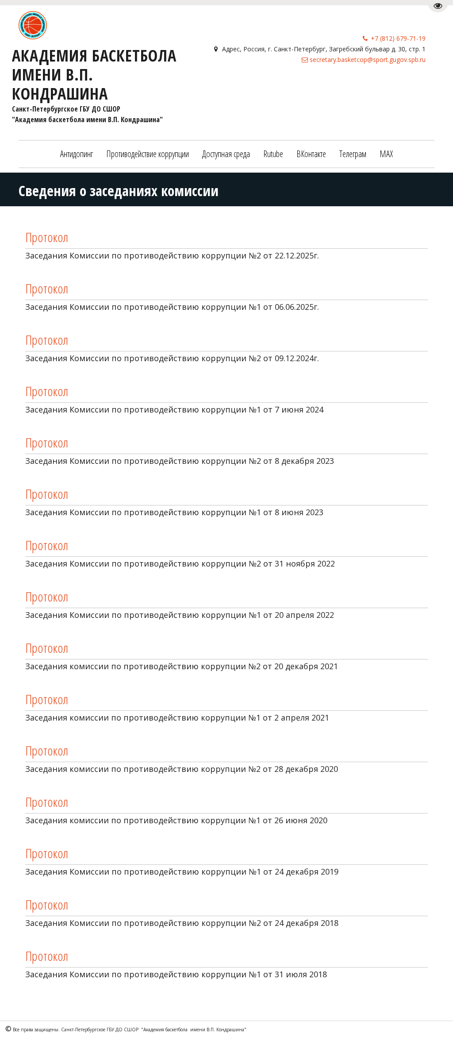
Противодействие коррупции (147, 154)
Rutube (273, 154)
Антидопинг (76, 154)
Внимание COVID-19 (341, 88)
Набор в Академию (181, 88)
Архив (393, 88)
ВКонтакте (311, 154)
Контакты (282, 88)
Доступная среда (226, 154)
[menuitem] (77, 154)
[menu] (226, 154)
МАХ (386, 154)
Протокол (46, 237)
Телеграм (352, 154)
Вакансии (240, 88)
